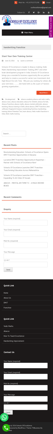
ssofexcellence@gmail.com (41, 7)
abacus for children (30, 102)
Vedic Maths (8, 326)
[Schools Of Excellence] (20, 20)
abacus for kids (43, 102)
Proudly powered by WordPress (14, 428)
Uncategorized (10, 99)
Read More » (44, 93)
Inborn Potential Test (15, 111)
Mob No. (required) (11, 241)
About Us (7, 298)
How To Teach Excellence (14, 336)
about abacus (30, 107)
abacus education (17, 102)
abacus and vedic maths (41, 99)
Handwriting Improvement (14, 341)
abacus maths (19, 104)
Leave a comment (27, 61)
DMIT (6, 302)
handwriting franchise (30, 109)
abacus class (6, 102)
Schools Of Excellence (24, 426)
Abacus (6, 331)
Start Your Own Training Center (17, 56)
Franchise (7, 307)
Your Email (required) (12, 229)
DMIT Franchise (40, 107)
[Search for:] (14, 134)
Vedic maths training (13, 114)
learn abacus (27, 111)
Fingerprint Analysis (15, 109)
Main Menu (28, 32)
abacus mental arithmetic (33, 104)
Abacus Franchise (8, 104)
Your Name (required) (12, 218)
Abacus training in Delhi (16, 107)
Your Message (9, 252)
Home (6, 293)
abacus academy (27, 99)
